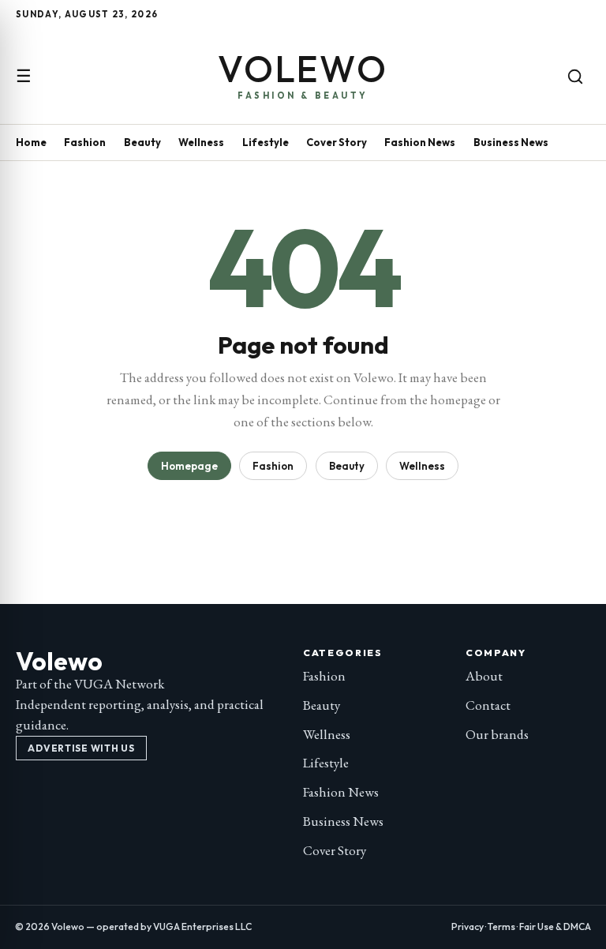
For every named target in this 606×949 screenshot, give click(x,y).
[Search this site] (575, 77)
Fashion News (419, 142)
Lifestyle (265, 142)
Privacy (467, 926)
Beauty (142, 142)
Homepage (189, 465)
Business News (510, 142)
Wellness (201, 142)
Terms (501, 926)
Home (31, 142)
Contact (488, 705)
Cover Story (336, 142)
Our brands (497, 734)
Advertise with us (81, 748)
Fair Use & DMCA (555, 926)
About (484, 676)
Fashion (85, 142)
